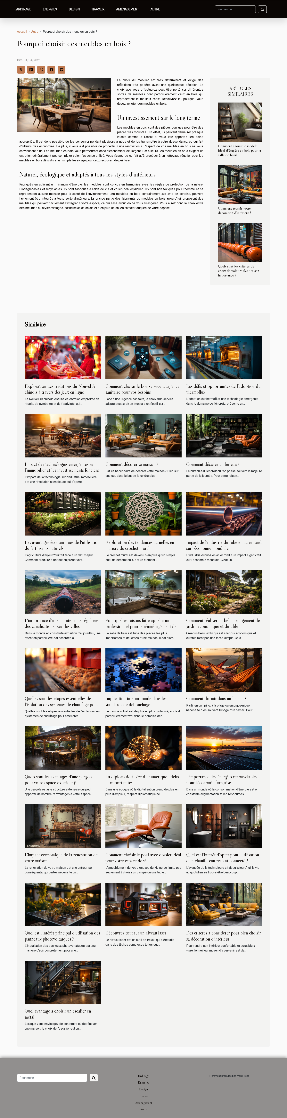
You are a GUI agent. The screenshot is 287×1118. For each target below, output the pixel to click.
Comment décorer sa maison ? (131, 464)
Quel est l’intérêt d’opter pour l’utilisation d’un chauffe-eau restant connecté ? (222, 857)
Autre (155, 9)
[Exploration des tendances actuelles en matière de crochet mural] (143, 513)
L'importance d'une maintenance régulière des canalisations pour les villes (61, 623)
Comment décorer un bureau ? (212, 464)
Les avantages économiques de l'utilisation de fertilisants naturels (62, 545)
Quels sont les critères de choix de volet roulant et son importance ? (238, 270)
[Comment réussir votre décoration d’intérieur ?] (240, 184)
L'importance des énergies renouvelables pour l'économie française (221, 779)
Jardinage (22, 9)
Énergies (50, 9)
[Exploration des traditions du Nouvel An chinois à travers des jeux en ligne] (63, 357)
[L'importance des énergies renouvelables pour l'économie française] (224, 748)
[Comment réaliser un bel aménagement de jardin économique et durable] (224, 591)
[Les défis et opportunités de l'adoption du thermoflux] (224, 357)
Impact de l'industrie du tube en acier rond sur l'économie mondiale (224, 545)
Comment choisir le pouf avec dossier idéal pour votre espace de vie (143, 857)
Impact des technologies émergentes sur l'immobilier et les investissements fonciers (62, 467)
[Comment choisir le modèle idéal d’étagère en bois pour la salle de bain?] (240, 122)
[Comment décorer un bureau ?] (224, 435)
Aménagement (127, 9)
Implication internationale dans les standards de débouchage (135, 701)
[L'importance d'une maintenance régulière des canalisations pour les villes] (63, 591)
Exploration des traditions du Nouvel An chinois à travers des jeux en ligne (61, 389)
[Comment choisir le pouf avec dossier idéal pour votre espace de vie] (143, 826)
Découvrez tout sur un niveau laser (135, 933)
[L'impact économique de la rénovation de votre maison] (63, 826)
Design (74, 9)
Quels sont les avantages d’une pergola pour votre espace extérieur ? (59, 779)
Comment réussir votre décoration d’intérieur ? (234, 210)
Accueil (22, 31)
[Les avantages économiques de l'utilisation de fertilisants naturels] (63, 513)
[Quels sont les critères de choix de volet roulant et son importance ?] (240, 242)
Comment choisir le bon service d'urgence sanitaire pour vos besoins (142, 389)
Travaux (97, 9)
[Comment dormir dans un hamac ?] (224, 670)
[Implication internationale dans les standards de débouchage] (143, 670)
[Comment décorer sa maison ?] (143, 435)
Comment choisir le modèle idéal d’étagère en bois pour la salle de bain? (239, 150)
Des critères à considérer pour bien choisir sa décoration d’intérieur (223, 936)
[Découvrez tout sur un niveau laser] (143, 904)
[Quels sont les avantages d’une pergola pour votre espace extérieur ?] (63, 748)
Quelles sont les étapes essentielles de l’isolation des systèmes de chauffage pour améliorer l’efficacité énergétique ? (61, 704)
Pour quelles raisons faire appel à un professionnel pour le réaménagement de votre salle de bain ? (140, 626)
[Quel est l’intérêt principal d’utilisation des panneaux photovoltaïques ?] (63, 904)
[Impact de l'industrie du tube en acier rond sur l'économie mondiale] (224, 513)
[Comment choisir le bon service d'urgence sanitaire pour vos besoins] (143, 357)
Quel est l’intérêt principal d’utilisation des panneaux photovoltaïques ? (62, 936)
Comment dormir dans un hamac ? (216, 698)
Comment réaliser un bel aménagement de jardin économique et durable (223, 623)
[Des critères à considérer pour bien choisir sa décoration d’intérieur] (224, 904)
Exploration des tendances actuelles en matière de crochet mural (139, 545)
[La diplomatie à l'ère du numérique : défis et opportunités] (143, 748)
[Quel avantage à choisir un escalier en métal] (63, 982)
